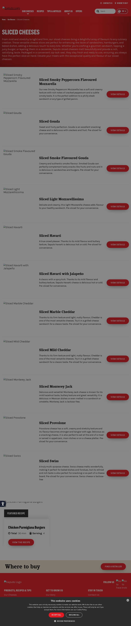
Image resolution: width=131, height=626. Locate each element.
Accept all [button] (56, 615)
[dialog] (65, 611)
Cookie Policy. (82, 610)
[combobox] (128, 600)
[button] (65, 621)
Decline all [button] (74, 615)
